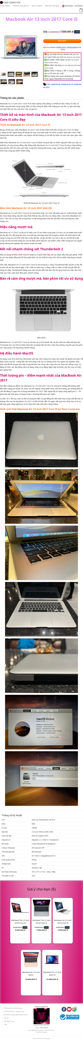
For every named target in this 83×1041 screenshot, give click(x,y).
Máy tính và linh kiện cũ (21, 6)
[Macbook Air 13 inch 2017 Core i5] (3, 74)
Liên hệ (6, 1018)
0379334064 (78, 6)
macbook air (55, 84)
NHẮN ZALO (61, 47)
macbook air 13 (67, 84)
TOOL (5, 1024)
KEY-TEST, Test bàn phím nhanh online (15, 1015)
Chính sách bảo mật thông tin (13, 1008)
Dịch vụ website (37, 6)
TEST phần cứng (9, 1021)
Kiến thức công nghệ (52, 6)
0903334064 (69, 6)
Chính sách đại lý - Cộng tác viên (14, 1011)
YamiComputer (5, 6)
